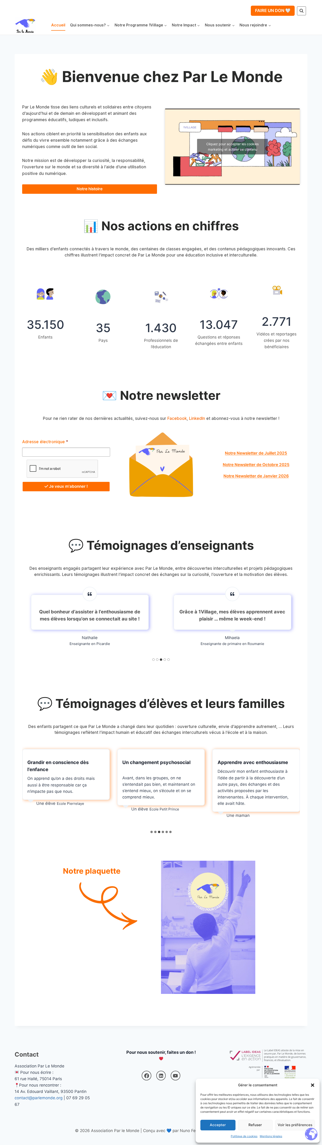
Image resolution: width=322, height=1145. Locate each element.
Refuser (255, 1125)
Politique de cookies (244, 1136)
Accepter (218, 1125)
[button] (312, 1085)
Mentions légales (271, 1136)
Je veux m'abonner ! (68, 486)
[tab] (153, 659)
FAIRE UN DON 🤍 (272, 10)
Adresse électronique (45, 441)
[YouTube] (175, 1075)
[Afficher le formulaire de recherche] (301, 10)
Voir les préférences (295, 1125)
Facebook (177, 418)
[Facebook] (146, 1075)
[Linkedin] (161, 1075)
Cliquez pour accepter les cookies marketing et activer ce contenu (232, 146)
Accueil (58, 25)
